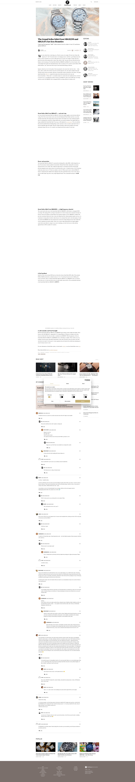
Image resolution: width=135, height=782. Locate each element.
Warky (39, 477)
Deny (52, 401)
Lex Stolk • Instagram (53, 350)
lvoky (39, 635)
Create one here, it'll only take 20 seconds (64, 406)
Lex (41, 421)
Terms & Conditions (89, 772)
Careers (43, 770)
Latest (50, 5)
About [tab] (83, 383)
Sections (54, 5)
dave (42, 712)
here (79, 346)
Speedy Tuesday (59, 767)
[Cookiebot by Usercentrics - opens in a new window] (85, 380)
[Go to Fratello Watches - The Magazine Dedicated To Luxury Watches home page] (67, 1)
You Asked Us (59, 771)
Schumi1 (39, 697)
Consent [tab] (51, 383)
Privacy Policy (88, 773)
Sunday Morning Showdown (59, 774)
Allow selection (67, 401)
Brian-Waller (46, 450)
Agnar (39, 514)
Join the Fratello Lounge (43, 767)
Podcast (75, 5)
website (64, 346)
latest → (97, 359)
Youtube (75, 770)
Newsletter (43, 774)
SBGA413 (47, 74)
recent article (69, 122)
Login (40, 406)
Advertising (42, 771)
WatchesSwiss (41, 533)
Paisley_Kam (40, 413)
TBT (59, 770)
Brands (59, 5)
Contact (43, 776)
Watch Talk (59, 772)
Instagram (76, 769)
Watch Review (59, 773)
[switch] (61, 397)
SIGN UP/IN (96, 1)
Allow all (82, 401)
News (39, 354)
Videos (84, 5)
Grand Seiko (43, 354)
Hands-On (59, 769)
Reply (41, 418)
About (80, 5)
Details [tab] (67, 383)
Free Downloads (42, 772)
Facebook (76, 767)
